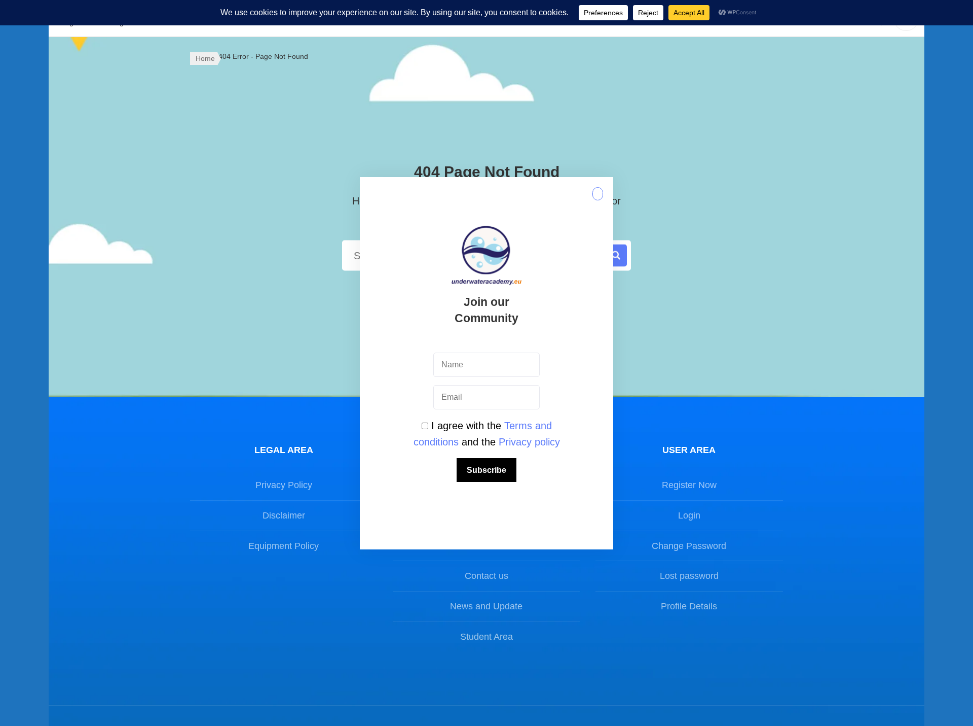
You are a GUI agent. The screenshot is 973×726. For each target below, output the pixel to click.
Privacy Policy (283, 485)
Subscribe (486, 470)
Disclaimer (284, 515)
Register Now (689, 485)
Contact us (486, 576)
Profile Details (689, 606)
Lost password (689, 576)
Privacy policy (529, 441)
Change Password (689, 546)
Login (689, 515)
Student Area (486, 637)
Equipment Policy (283, 546)
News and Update (486, 606)
